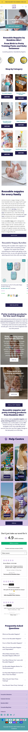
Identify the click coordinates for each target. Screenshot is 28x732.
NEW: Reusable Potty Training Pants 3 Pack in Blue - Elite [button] (12, 595)
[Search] (23, 6)
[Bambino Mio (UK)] (14, 7)
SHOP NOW (14, 235)
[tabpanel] (14, 20)
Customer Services (5, 698)
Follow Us (3, 711)
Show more (13, 615)
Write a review (14, 543)
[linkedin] (7, 714)
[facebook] (1, 714)
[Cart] (26, 6)
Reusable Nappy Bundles (14, 242)
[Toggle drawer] (1, 6)
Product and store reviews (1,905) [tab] (14, 548)
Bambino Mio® (4, 703)
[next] (24, 280)
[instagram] (4, 714)
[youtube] (10, 714)
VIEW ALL (14, 360)
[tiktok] (14, 714)
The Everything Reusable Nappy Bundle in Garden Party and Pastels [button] (11, 574)
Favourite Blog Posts (6, 707)
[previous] (4, 280)
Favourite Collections (6, 694)
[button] (5, 288)
